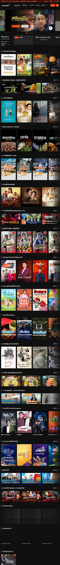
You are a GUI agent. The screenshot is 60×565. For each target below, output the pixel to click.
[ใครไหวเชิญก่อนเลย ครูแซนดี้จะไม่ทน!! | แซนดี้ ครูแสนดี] (40, 169)
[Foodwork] (24, 545)
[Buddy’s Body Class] (40, 300)
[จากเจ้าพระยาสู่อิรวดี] (24, 111)
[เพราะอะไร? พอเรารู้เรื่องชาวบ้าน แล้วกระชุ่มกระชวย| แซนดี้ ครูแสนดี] (24, 169)
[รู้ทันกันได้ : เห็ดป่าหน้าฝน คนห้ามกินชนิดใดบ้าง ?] (10, 398)
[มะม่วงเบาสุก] (31, 88)
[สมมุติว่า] (24, 422)
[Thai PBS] (6, 5)
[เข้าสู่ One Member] (57, 5)
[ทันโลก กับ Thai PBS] (40, 271)
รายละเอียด (17, 26)
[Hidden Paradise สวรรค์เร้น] (40, 65)
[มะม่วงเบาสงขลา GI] (10, 88)
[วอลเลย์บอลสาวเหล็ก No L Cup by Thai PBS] (40, 455)
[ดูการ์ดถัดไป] (57, 65)
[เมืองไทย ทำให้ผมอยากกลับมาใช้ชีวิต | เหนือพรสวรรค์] (24, 328)
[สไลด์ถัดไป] (57, 20)
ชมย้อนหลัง (25, 26)
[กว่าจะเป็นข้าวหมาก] (40, 140)
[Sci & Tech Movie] (40, 422)
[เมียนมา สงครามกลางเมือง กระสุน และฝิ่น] (10, 496)
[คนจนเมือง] (24, 357)
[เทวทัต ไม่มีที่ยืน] (10, 516)
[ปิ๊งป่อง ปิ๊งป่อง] (8, 300)
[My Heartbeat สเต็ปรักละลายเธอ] (8, 111)
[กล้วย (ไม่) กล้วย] (10, 380)
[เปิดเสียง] (51, 28)
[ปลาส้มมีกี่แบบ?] (24, 140)
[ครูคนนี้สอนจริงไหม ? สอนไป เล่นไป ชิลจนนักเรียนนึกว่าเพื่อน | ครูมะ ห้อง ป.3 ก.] (8, 169)
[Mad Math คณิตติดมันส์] (24, 300)
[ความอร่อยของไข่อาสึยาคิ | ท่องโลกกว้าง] (8, 328)
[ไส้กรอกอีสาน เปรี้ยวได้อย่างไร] (8, 140)
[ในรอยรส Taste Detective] (8, 545)
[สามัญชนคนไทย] (8, 65)
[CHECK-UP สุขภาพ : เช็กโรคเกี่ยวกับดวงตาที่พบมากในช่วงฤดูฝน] (31, 398)
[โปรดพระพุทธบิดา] (31, 516)
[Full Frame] (8, 357)
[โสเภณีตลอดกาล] (10, 219)
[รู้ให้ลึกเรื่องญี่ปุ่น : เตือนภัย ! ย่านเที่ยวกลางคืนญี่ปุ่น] (40, 242)
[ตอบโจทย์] (24, 271)
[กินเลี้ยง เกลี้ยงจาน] (31, 380)
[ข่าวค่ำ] (8, 271)
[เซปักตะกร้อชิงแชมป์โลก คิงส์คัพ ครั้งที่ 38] (24, 455)
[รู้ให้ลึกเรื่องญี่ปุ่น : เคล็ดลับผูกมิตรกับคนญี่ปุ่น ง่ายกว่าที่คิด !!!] (8, 242)
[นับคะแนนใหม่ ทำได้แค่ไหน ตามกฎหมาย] (10, 478)
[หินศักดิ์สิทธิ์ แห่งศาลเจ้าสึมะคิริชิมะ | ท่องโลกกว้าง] (40, 328)
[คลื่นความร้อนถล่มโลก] (31, 496)
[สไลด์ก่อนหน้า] (2, 20)
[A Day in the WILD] (40, 357)
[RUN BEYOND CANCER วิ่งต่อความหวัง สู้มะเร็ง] (31, 219)
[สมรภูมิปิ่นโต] (24, 65)
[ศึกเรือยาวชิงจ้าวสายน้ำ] (8, 455)
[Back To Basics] (8, 422)
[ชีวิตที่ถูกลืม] (40, 111)
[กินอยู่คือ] (40, 545)
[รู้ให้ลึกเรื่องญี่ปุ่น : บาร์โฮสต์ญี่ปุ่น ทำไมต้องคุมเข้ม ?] (24, 242)
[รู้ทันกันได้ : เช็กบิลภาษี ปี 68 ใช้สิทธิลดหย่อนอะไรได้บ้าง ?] (31, 478)
